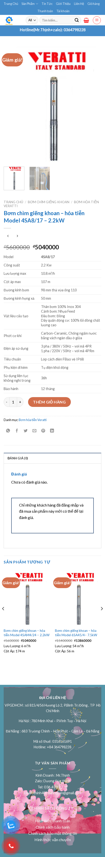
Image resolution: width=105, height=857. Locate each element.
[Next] (93, 104)
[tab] (52, 458)
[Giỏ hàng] (86, 20)
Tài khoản (63, 11)
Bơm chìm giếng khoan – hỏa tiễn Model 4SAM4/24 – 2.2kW (27, 633)
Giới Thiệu (63, 4)
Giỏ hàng (93, 4)
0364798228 (74, 29)
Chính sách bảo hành (53, 827)
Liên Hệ (79, 4)
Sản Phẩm (28, 4)
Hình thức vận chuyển (52, 839)
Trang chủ (13, 202)
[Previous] (11, 104)
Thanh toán (45, 11)
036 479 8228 (55, 786)
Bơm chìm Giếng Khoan (48, 202)
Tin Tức (47, 4)
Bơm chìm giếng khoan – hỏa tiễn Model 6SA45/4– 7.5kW (76, 633)
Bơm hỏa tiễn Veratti (33, 420)
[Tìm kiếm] (77, 20)
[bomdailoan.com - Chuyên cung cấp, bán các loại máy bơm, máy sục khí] (11, 20)
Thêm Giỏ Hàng (49, 402)
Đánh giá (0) (18, 458)
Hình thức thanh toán (52, 820)
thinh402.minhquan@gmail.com (57, 793)
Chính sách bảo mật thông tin (52, 833)
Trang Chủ (11, 4)
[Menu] (97, 20)
